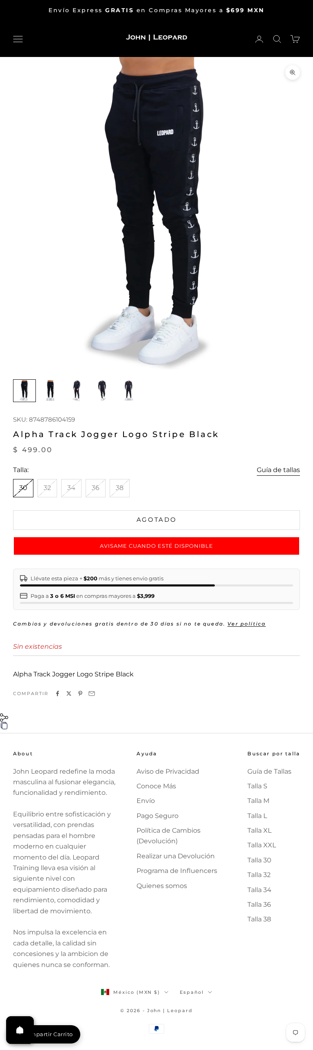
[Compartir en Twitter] (69, 693)
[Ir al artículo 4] (102, 390)
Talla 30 (259, 860)
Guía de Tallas (269, 771)
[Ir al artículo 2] (50, 390)
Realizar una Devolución (176, 856)
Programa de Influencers (177, 871)
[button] (156, 546)
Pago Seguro (158, 816)
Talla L (257, 816)
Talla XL (259, 830)
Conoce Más (156, 786)
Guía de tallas (278, 470)
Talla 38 (259, 919)
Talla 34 (259, 890)
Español (192, 992)
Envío (146, 801)
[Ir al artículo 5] (128, 390)
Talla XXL (261, 845)
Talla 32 (259, 875)
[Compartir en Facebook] (57, 693)
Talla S (257, 786)
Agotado (157, 519)
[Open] (20, 1030)
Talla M (258, 801)
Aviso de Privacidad (168, 771)
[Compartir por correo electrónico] (91, 693)
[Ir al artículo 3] (76, 390)
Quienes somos (162, 886)
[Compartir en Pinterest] (80, 693)
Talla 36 (259, 904)
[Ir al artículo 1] (24, 390)
